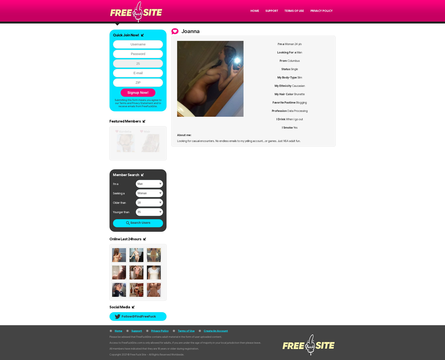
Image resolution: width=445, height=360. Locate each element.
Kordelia (125, 131)
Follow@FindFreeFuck (139, 316)
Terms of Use (294, 11)
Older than (119, 203)
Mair (147, 131)
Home (254, 11)
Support (271, 11)
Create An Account (216, 331)
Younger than (121, 212)
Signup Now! (138, 92)
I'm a (115, 184)
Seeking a (118, 193)
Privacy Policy (321, 11)
